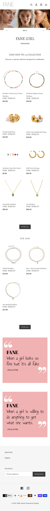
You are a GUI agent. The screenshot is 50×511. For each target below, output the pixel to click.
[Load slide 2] (26, 30)
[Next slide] (43, 30)
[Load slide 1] (24, 30)
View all (25, 227)
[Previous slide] (6, 30)
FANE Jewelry (21, 503)
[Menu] (46, 4)
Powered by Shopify (32, 503)
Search (7, 458)
